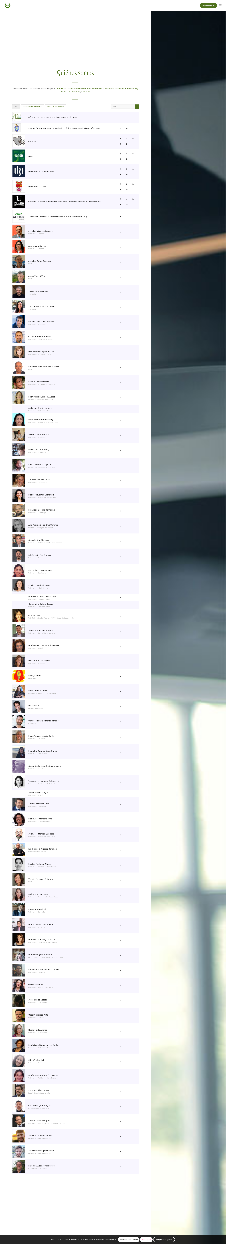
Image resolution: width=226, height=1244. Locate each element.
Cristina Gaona (35, 615)
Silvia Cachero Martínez (39, 434)
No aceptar (146, 1239)
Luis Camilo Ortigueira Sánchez (42, 849)
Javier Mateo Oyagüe (38, 792)
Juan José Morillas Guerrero (41, 834)
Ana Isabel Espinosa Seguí (40, 570)
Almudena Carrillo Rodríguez (41, 306)
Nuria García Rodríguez (39, 660)
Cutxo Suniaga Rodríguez (39, 1105)
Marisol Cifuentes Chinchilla (41, 494)
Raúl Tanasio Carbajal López (41, 464)
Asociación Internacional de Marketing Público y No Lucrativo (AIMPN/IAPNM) (64, 128)
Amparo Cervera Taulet (39, 479)
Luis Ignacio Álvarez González (41, 321)
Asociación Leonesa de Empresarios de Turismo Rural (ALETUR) (57, 216)
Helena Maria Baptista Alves (41, 351)
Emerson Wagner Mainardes (41, 1165)
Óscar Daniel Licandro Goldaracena (44, 766)
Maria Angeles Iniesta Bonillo (41, 736)
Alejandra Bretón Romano (40, 408)
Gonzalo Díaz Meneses (38, 540)
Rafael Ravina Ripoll (37, 909)
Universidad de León (37, 186)
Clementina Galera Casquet (41, 604)
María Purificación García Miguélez (44, 645)
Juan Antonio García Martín (41, 630)
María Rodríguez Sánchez (40, 954)
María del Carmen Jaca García (42, 751)
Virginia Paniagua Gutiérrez (40, 879)
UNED (30, 156)
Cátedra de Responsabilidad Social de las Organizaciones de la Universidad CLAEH (66, 201)
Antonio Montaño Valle (38, 803)
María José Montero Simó (40, 818)
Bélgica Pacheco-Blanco (39, 864)
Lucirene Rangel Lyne (38, 894)
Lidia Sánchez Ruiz (36, 1060)
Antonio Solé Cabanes (38, 1090)
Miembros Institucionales (32, 106)
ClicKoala (85, 91)
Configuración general (164, 1239)
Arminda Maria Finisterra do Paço (43, 585)
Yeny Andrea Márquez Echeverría (43, 781)
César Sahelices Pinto (38, 1015)
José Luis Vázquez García (40, 1135)
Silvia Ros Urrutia (35, 984)
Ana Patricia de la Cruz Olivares (43, 525)
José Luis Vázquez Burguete (41, 231)
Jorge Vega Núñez (36, 276)
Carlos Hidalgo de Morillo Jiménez (44, 720)
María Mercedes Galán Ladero (42, 596)
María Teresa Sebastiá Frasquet (43, 1075)
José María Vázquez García (41, 1150)
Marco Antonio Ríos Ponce (40, 924)
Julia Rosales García (37, 999)
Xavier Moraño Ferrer (38, 291)
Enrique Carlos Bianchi (38, 381)
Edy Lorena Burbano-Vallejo (41, 419)
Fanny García (34, 675)
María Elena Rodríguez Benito (41, 939)
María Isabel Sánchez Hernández (43, 1045)
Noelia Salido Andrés (37, 1030)
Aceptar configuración (129, 1239)
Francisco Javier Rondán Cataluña (44, 969)
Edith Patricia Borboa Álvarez (41, 396)
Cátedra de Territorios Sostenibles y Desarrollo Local (79, 88)
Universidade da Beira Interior (42, 171)
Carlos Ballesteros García (40, 336)
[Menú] (220, 5)
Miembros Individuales (55, 106)
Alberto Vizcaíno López (39, 1120)
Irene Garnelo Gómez (38, 690)
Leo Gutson (33, 705)
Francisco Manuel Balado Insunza (43, 366)
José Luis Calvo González (39, 261)
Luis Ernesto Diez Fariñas (39, 555)
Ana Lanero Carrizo (37, 246)
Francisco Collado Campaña (41, 510)
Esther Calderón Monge (39, 449)
